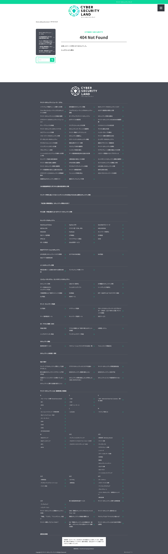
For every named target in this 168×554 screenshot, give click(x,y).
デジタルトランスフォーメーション (49, 482)
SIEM (42, 421)
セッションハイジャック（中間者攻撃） (50, 412)
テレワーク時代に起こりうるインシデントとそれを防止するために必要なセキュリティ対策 (65, 195)
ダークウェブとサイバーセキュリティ (79, 116)
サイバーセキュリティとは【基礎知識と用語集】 (53, 391)
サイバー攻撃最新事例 (75, 169)
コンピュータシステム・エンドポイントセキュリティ (55, 279)
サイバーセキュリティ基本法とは (107, 511)
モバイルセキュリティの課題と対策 (108, 162)
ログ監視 (42, 308)
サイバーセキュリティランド (124, 2)
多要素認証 (43, 479)
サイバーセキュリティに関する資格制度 (109, 501)
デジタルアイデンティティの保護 (78, 166)
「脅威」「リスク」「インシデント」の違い (52, 517)
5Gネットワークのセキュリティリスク (108, 107)
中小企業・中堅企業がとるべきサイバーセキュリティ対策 (56, 212)
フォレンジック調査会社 (104, 346)
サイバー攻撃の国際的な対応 (106, 136)
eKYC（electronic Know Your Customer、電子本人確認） (109, 399)
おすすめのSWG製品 (74, 254)
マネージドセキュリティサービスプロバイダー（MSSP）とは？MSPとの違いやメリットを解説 (109, 310)
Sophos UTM (72, 225)
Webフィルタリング (45, 441)
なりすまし (72, 479)
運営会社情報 (44, 534)
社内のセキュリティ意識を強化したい (79, 372)
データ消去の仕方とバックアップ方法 (45, 288)
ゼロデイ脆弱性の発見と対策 (106, 110)
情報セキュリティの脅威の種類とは (79, 516)
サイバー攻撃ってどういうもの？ (49, 522)
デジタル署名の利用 (103, 129)
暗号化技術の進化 (103, 169)
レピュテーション (45, 507)
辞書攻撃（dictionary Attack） (106, 437)
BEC (42, 402)
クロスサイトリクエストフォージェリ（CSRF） (81, 441)
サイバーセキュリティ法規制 (106, 146)
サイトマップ (127, 552)
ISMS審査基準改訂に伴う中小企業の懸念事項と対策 (54, 186)
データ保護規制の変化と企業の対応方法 (51, 169)
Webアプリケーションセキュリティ (50, 250)
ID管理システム (102, 328)
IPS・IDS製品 (44, 242)
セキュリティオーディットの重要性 (79, 129)
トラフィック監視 (74, 308)
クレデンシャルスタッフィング (77, 437)
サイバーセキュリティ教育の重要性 (50, 166)
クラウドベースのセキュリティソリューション (52, 121)
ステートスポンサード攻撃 (105, 453)
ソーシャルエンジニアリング (105, 473)
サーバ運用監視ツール (46, 316)
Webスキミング (44, 437)
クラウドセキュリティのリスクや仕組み (80, 366)
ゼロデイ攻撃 (102, 466)
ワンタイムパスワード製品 (76, 334)
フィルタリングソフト (75, 287)
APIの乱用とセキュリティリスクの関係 (51, 254)
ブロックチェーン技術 (46, 150)
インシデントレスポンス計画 (48, 146)
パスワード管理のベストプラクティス (108, 153)
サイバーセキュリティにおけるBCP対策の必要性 (109, 523)
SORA (42, 428)
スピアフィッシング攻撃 (47, 132)
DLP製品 (42, 296)
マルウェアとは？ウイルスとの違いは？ (109, 516)
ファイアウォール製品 (75, 239)
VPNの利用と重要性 (74, 162)
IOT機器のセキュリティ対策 (105, 284)
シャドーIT (101, 450)
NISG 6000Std (102, 228)
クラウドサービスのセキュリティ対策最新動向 (52, 174)
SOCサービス (101, 316)
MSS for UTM (43, 228)
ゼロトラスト (102, 469)
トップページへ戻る (67, 50)
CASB (71, 398)
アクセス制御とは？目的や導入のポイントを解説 (80, 329)
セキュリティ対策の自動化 (105, 116)
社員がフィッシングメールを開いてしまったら (52, 379)
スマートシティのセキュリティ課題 (79, 139)
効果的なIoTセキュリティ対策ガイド (50, 179)
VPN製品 (100, 235)
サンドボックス (102, 444)
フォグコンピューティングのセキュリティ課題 (80, 111)
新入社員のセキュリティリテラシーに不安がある (52, 373)
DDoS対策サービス (74, 242)
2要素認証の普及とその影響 (77, 159)
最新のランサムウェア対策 (76, 179)
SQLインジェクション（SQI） (48, 415)
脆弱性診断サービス (45, 346)
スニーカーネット (45, 418)
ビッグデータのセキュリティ (106, 139)
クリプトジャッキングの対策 (77, 125)
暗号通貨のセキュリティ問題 (77, 107)
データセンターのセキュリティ (48, 139)
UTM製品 (71, 235)
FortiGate (71, 232)
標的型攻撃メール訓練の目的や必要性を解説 (52, 271)
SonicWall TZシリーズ (104, 225)
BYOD (42, 405)
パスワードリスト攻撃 (104, 482)
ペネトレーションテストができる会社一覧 (80, 346)
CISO (71, 402)
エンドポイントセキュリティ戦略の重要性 (109, 159)
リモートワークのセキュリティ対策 (50, 136)
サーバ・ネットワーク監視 (47, 304)
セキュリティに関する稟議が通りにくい (51, 383)
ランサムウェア (44, 504)
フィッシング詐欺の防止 (76, 173)
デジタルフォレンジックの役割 (48, 143)
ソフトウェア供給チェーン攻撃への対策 (51, 107)
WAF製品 (100, 254)
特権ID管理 (43, 328)
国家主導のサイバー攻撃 (76, 143)
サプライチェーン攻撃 (104, 447)
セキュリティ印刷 (45, 284)
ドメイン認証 (44, 486)
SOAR (42, 424)
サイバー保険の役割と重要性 (48, 162)
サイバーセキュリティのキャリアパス (50, 129)
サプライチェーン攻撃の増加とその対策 (109, 150)
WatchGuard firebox (46, 225)
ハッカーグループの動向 (104, 132)
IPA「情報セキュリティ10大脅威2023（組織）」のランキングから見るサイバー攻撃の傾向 (80, 524)
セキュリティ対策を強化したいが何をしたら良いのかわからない (80, 379)
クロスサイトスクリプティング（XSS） (79, 444)
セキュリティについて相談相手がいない (109, 378)
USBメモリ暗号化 (74, 284)
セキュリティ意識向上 (75, 136)
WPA (42, 444)
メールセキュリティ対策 (47, 265)
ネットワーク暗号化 (103, 232)
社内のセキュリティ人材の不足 (106, 372)
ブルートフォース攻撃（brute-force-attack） (52, 398)
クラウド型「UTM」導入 (76, 228)
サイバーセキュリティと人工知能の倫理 (51, 116)
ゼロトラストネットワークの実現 (107, 173)
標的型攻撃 (101, 497)
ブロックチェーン (103, 489)
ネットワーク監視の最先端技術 (48, 159)
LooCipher (72, 412)
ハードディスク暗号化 (104, 287)
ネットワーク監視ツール (76, 316)
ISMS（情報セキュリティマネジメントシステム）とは (81, 512)
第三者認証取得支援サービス (77, 501)
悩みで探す (43, 362)
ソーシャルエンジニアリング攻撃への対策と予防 (52, 154)
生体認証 (101, 457)
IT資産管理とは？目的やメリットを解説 (51, 293)
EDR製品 (71, 293)
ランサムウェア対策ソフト (76, 270)
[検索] (52, 60)
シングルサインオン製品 (47, 334)
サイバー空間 (102, 441)
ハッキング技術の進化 (75, 150)
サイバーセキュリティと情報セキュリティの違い (52, 512)
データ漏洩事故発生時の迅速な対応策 (79, 153)
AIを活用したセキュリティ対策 (106, 166)
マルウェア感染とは (103, 412)
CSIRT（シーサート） (75, 405)
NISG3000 (43, 232)
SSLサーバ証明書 (45, 235)
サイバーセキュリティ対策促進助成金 (108, 366)
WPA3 (42, 447)
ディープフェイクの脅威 (47, 125)
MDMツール (72, 296)
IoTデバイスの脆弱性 (75, 119)
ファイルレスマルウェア (104, 486)
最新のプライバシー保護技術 (106, 143)
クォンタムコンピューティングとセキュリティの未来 (52, 111)
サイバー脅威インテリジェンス (77, 132)
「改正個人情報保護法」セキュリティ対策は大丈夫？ (55, 203)
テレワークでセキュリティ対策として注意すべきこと (52, 367)
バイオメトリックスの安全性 (106, 125)
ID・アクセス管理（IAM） (47, 324)
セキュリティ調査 (45, 341)
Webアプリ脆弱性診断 (46, 258)
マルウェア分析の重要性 (76, 146)
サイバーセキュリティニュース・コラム (51, 102)
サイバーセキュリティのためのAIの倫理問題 (109, 121)
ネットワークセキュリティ (47, 220)
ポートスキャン (102, 479)
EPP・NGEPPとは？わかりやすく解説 (108, 293)
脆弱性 (100, 460)
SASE (99, 239)
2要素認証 (72, 482)
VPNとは (42, 239)
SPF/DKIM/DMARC (45, 431)
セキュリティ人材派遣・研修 (48, 353)
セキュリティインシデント (105, 463)
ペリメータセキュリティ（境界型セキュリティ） (109, 493)
